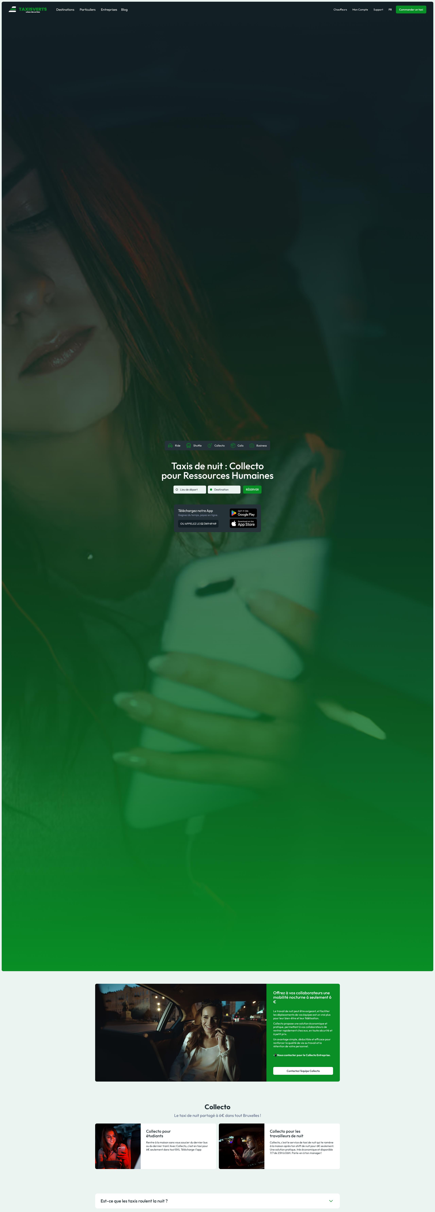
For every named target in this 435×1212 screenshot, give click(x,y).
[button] (65, 9)
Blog (124, 9)
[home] (28, 9)
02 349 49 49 (208, 523)
